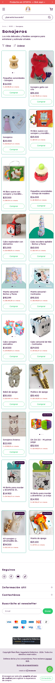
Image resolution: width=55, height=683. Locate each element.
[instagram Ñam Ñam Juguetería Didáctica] (4, 577)
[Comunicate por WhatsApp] (50, 669)
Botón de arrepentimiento (27, 665)
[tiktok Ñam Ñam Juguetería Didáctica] (25, 577)
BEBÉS (11, 26)
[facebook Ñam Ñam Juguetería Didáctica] (11, 577)
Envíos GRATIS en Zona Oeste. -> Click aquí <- (27, 2)
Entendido (46, 678)
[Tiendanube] (27, 671)
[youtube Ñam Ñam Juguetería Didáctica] (18, 577)
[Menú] (3, 9)
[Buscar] (49, 17)
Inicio (4, 26)
